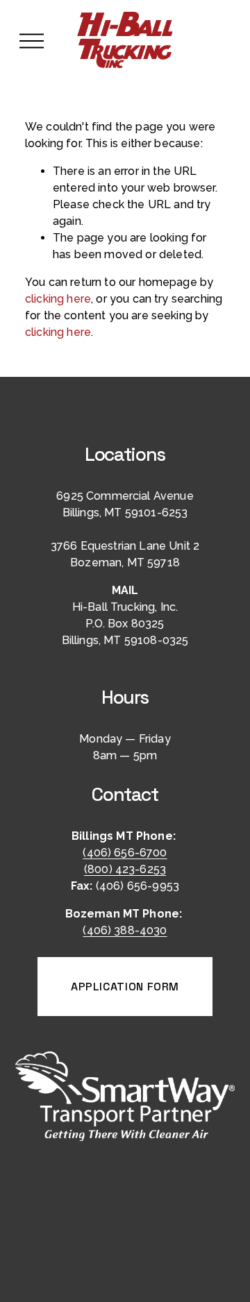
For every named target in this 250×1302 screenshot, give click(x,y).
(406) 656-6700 (125, 852)
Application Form (125, 986)
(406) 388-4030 (125, 930)
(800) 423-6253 (125, 869)
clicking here (58, 298)
